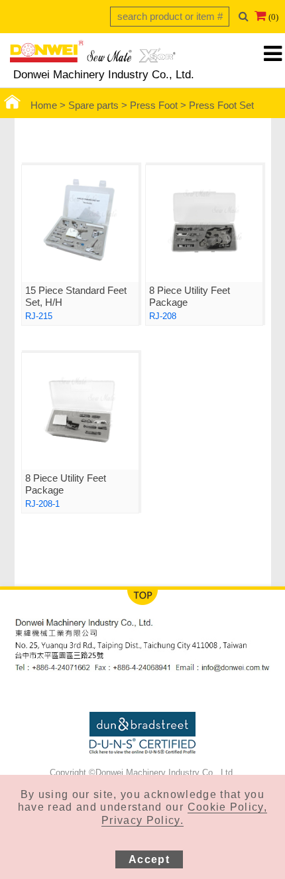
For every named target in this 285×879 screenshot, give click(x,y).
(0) (273, 17)
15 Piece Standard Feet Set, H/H (76, 296)
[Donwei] (93, 55)
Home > (49, 105)
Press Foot (154, 105)
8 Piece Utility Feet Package (189, 296)
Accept (149, 859)
